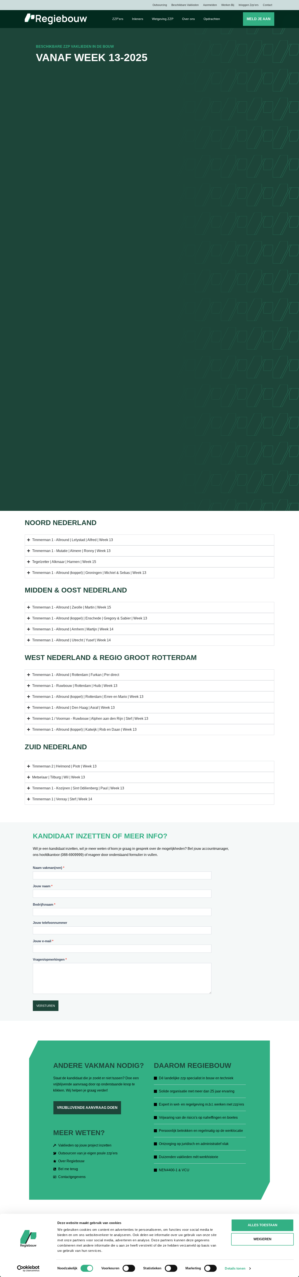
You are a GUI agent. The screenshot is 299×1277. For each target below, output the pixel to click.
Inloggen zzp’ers (249, 5)
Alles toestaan (262, 1225)
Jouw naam (43, 886)
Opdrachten (212, 19)
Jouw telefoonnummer (50, 922)
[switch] (129, 1268)
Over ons (188, 19)
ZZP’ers (117, 19)
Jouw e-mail (43, 941)
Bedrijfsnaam (44, 904)
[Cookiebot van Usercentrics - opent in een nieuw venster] (28, 1268)
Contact (267, 5)
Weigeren (262, 1239)
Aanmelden (210, 5)
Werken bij (227, 5)
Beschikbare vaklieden (185, 5)
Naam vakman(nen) (48, 868)
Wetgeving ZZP (162, 19)
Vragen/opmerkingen (50, 959)
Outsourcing (160, 5)
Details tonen (235, 1268)
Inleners (137, 19)
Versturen (45, 1005)
